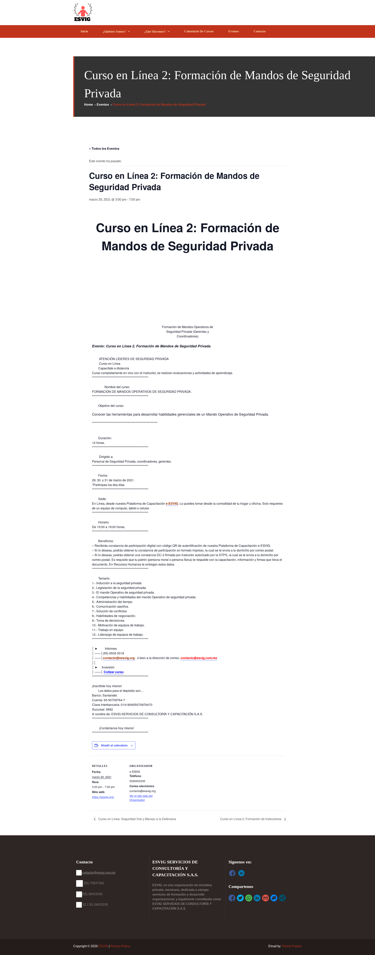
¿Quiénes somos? (114, 31)
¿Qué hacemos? (155, 31)
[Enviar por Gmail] (265, 898)
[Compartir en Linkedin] (257, 898)
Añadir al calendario (114, 745)
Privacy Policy (120, 946)
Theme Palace (291, 946)
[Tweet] (240, 898)
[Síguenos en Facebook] (232, 874)
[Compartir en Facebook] (232, 898)
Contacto (260, 31)
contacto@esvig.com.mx (198, 658)
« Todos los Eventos (104, 148)
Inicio (84, 31)
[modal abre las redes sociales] (282, 898)
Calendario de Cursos (199, 31)
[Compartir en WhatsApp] (248, 898)
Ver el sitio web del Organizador (141, 798)
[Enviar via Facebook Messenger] (274, 898)
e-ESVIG (172, 503)
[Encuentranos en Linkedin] (241, 874)
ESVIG (103, 946)
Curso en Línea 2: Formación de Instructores (251, 819)
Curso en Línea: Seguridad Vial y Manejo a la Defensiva (136, 819)
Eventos (233, 31)
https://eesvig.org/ (103, 797)
